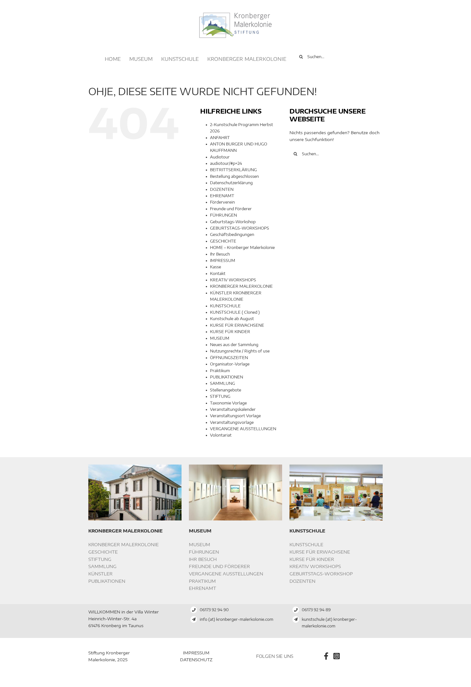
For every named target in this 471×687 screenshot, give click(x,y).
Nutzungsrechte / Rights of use (240, 351)
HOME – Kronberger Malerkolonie (242, 247)
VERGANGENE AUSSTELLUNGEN (243, 428)
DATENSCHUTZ (196, 659)
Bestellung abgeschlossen (234, 176)
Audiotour (220, 157)
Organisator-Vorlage (229, 364)
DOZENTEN (222, 189)
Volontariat (221, 435)
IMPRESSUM (222, 260)
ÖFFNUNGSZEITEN (229, 357)
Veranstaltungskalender (233, 409)
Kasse (215, 266)
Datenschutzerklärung (231, 182)
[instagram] (336, 656)
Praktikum (220, 370)
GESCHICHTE (223, 241)
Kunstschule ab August (232, 318)
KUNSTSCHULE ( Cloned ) (235, 312)
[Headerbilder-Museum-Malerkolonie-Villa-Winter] (135, 466)
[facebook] (326, 656)
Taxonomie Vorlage (228, 403)
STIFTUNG (220, 396)
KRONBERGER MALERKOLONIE (241, 286)
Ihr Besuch (220, 254)
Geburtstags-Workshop (233, 221)
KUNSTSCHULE (225, 305)
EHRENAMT (222, 195)
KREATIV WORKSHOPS (233, 279)
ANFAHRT (220, 137)
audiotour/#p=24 (226, 163)
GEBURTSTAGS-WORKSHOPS (239, 228)
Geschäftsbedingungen (232, 234)
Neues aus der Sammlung (234, 344)
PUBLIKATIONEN (226, 377)
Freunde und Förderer (231, 208)
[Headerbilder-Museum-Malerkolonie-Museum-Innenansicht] (235, 466)
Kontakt (217, 273)
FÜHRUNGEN (223, 215)
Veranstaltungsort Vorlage (235, 415)
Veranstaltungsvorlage (232, 422)
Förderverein (222, 202)
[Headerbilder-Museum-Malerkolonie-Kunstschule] (336, 466)
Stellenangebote (225, 390)
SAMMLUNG (222, 383)
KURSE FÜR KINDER (230, 331)
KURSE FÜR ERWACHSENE (237, 325)
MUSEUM (219, 338)
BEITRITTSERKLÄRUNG (233, 169)
